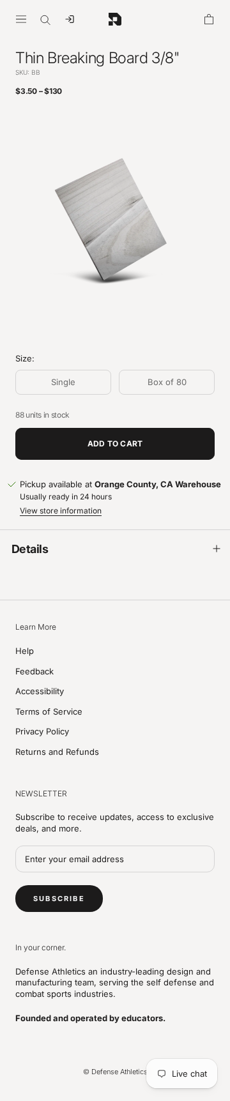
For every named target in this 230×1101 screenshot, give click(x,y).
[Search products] (45, 19)
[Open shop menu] (21, 19)
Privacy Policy (42, 731)
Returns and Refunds (57, 752)
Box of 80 (167, 382)
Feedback (34, 671)
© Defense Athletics (115, 1071)
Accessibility (39, 691)
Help (24, 651)
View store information (61, 510)
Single (63, 382)
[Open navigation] (69, 19)
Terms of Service (48, 711)
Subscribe (59, 898)
